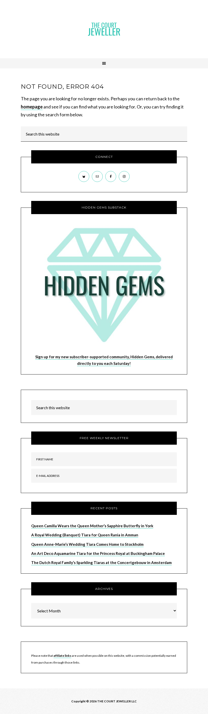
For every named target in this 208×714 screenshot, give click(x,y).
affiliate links (62, 655)
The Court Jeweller (104, 29)
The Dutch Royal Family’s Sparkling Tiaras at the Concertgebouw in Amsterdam (101, 562)
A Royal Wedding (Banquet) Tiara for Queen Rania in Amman (84, 535)
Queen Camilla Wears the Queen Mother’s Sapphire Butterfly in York (92, 525)
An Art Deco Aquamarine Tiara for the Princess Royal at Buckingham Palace (98, 553)
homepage (32, 106)
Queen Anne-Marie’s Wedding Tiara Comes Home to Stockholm (87, 544)
